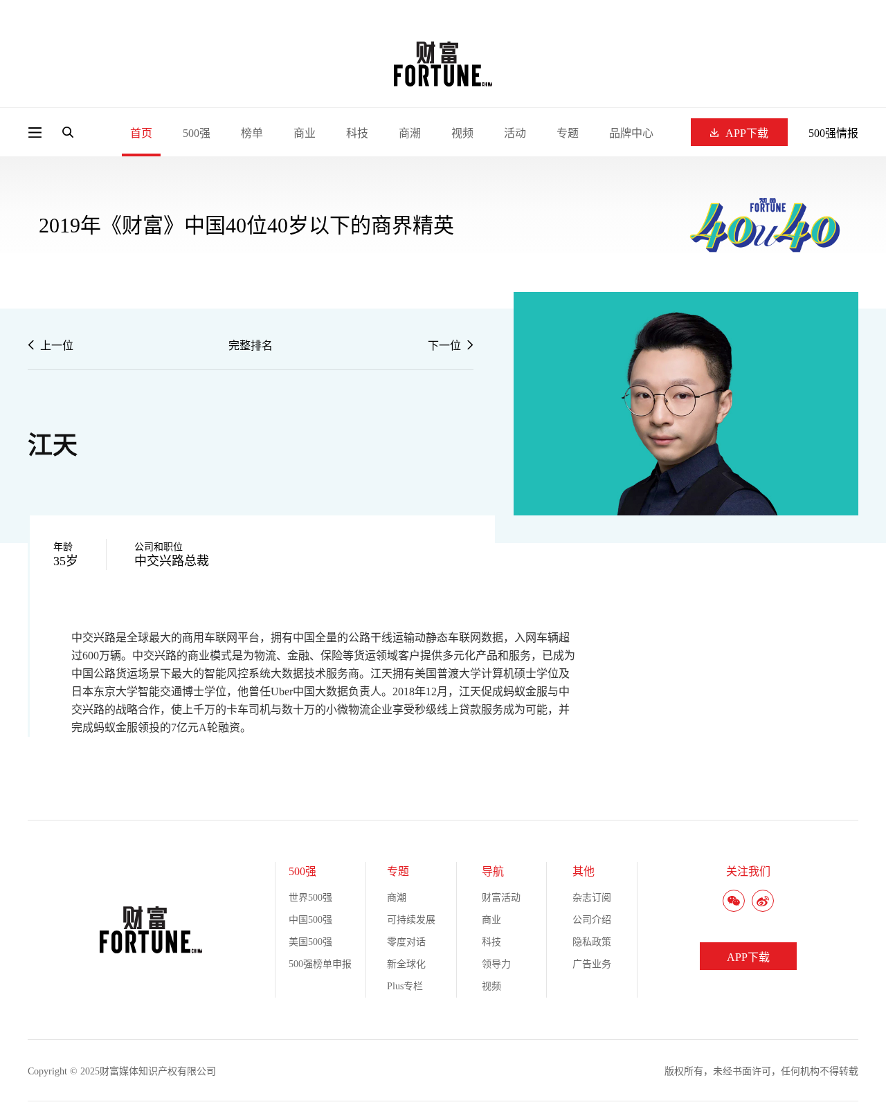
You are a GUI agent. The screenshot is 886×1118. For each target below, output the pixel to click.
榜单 (252, 133)
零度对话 (406, 942)
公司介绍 (591, 920)
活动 (515, 133)
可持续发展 (411, 920)
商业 (304, 133)
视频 (462, 133)
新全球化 (406, 964)
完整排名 (250, 345)
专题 (568, 133)
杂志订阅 (591, 897)
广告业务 (591, 964)
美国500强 (310, 942)
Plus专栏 (405, 986)
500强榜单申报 (320, 964)
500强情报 (833, 133)
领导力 (496, 964)
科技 (357, 133)
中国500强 (310, 920)
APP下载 (746, 133)
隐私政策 (591, 942)
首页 (141, 133)
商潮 (410, 133)
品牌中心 (631, 133)
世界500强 (310, 897)
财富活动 (501, 897)
